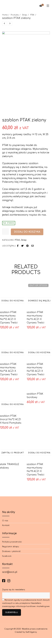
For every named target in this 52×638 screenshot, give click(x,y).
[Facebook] (17, 246)
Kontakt (6, 525)
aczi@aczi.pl (9, 572)
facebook (6, 556)
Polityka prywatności (12, 542)
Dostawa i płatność (11, 551)
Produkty (15, 15)
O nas (5, 521)
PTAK (32, 15)
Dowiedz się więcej (39, 301)
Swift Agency (31, 632)
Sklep (24, 15)
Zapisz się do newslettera (13, 590)
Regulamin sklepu (10, 547)
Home (5, 15)
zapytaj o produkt (12, 453)
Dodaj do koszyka (27, 232)
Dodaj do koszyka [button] (13, 301)
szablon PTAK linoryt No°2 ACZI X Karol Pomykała (10, 419)
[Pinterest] (27, 246)
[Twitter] (22, 246)
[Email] (32, 246)
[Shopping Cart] (40, 5)
